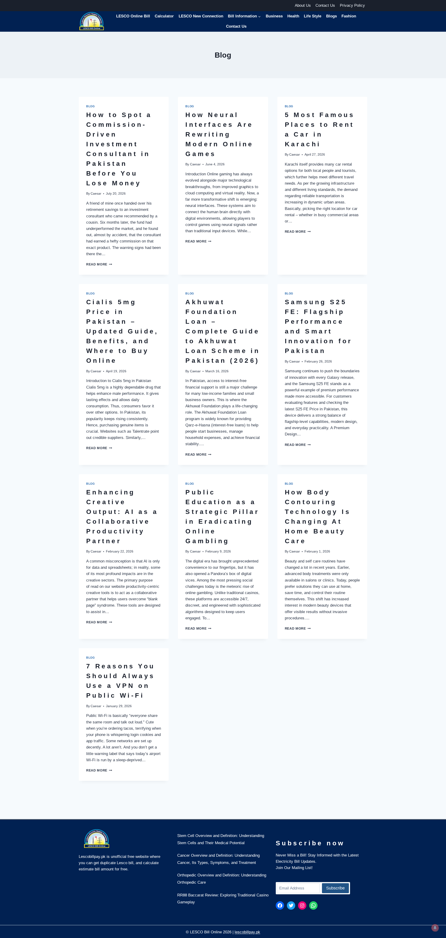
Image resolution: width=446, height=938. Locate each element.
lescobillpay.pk (247, 932)
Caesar (96, 193)
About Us (303, 5)
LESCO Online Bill (133, 16)
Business (274, 16)
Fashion (348, 16)
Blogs (331, 16)
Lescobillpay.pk (92, 856)
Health (293, 16)
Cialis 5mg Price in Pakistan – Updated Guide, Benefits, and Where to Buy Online (122, 331)
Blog (90, 106)
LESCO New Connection (201, 16)
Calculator (164, 16)
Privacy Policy (352, 5)
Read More (99, 264)
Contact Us (325, 5)
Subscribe (335, 888)
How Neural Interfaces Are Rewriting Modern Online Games (219, 134)
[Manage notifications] (435, 927)
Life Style (312, 16)
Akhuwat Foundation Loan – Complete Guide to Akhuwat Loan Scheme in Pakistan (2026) (222, 331)
